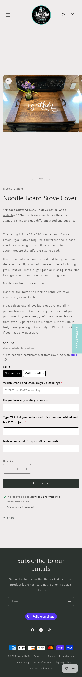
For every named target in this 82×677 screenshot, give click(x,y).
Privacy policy (22, 662)
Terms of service (42, 662)
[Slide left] (32, 178)
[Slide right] (49, 178)
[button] (8, 15)
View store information (22, 507)
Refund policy (66, 656)
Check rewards (77, 338)
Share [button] (11, 517)
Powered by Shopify (45, 656)
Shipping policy (63, 662)
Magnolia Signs (25, 656)
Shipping (7, 348)
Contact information (42, 668)
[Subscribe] (69, 601)
